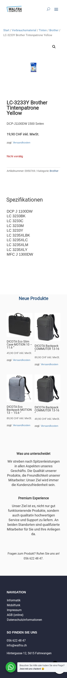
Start (6, 30)
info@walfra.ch (17, 645)
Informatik (13, 600)
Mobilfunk (13, 605)
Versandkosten (21, 142)
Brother (53, 30)
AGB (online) (15, 615)
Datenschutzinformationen (24, 620)
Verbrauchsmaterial (24, 30)
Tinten (43, 30)
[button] (54, 46)
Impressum (14, 610)
